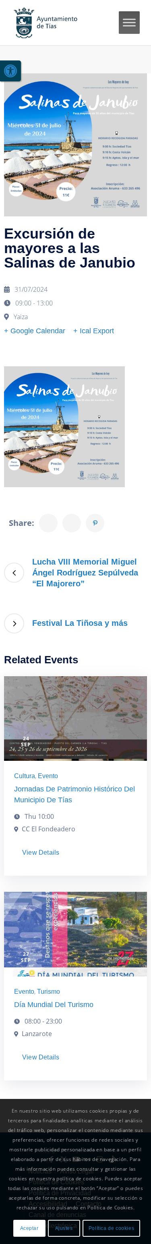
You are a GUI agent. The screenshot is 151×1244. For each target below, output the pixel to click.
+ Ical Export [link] (93, 331)
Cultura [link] (24, 776)
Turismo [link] (48, 991)
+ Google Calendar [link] (34, 331)
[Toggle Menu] (129, 22)
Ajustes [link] (64, 1228)
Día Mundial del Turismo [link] (53, 1005)
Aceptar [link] (29, 1228)
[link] (10, 70)
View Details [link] (40, 852)
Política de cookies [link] (111, 1228)
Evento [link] (48, 776)
